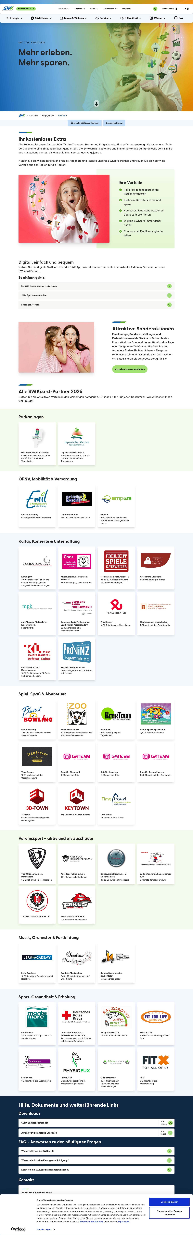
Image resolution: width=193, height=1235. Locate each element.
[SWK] (8, 9)
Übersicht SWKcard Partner (85, 123)
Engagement (48, 115)
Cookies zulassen (169, 1202)
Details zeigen (44, 1229)
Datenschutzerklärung (91, 1221)
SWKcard (62, 115)
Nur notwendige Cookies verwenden (169, 1213)
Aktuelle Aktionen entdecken (130, 369)
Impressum (123, 1221)
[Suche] (155, 9)
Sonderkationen (114, 123)
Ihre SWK (33, 115)
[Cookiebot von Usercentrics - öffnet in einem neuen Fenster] (18, 1229)
